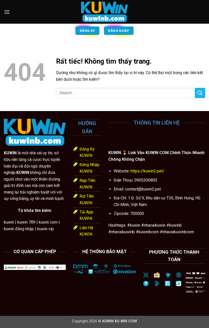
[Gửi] (200, 93)
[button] (7, 12)
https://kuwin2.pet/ (146, 171)
